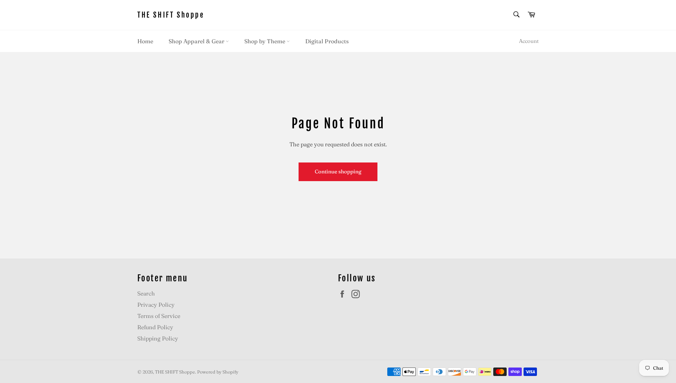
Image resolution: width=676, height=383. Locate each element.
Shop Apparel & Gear (197, 41)
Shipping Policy (157, 338)
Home (145, 41)
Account (529, 41)
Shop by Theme (265, 41)
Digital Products (327, 41)
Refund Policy (155, 327)
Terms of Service (158, 315)
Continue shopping (338, 171)
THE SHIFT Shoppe (171, 15)
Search (146, 293)
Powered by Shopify (217, 372)
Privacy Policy (156, 304)
